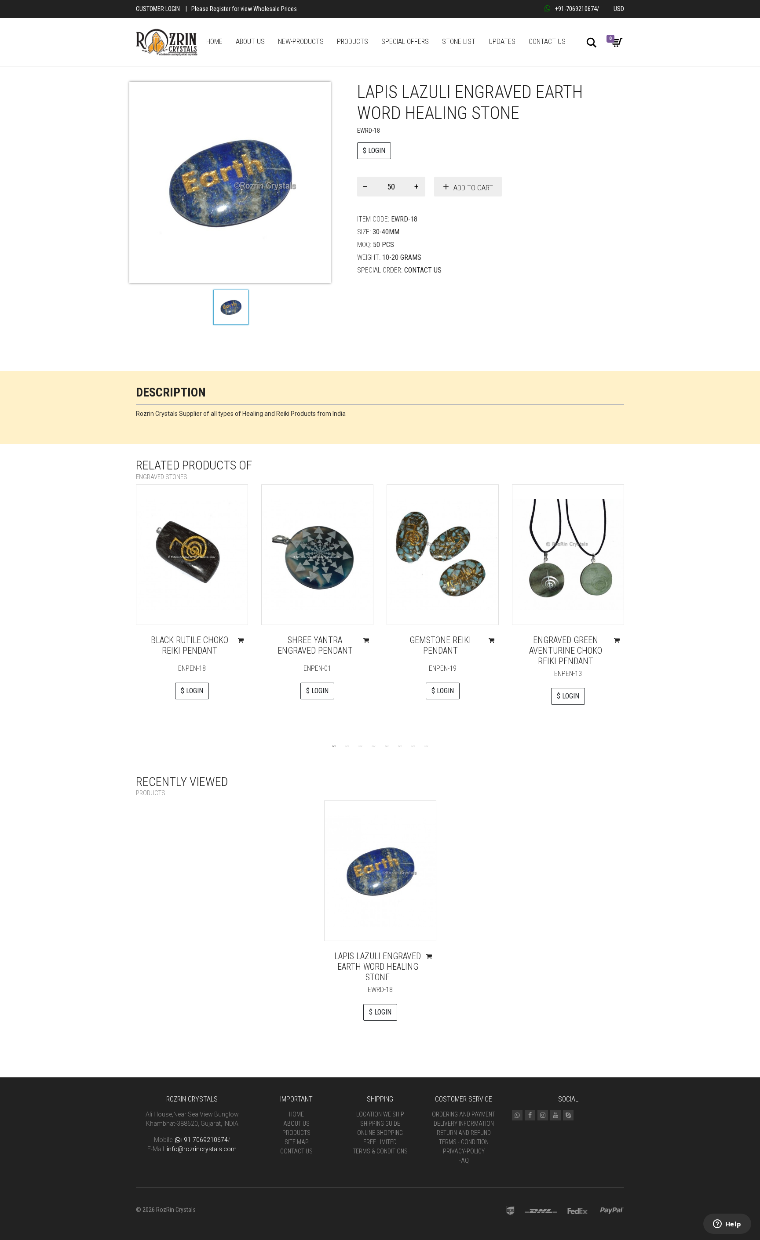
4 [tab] (373, 746)
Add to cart (473, 187)
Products (296, 1132)
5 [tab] (386, 746)
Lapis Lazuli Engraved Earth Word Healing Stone (377, 966)
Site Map (297, 1141)
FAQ (463, 1160)
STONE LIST (458, 41)
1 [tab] (333, 746)
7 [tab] (413, 746)
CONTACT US (547, 41)
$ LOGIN (374, 150)
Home (296, 1114)
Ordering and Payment (463, 1114)
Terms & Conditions (380, 1151)
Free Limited (380, 1141)
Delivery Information (464, 1123)
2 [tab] (347, 746)
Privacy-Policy (464, 1151)
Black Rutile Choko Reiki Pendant (189, 645)
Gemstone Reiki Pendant (440, 645)
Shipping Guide (380, 1123)
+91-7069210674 (576, 8)
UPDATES (502, 41)
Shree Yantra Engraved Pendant (315, 645)
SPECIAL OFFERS (405, 41)
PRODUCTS (352, 41)
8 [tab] (426, 746)
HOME (214, 41)
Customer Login (158, 8)
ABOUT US (250, 41)
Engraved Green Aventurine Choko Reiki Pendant (565, 650)
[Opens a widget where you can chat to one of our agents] (727, 1225)
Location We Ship (380, 1114)
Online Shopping (380, 1132)
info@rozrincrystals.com (202, 1149)
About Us (296, 1123)
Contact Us (423, 270)
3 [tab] (360, 746)
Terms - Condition (464, 1141)
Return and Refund (464, 1132)
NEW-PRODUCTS (301, 41)
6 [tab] (399, 746)
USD (619, 8)
